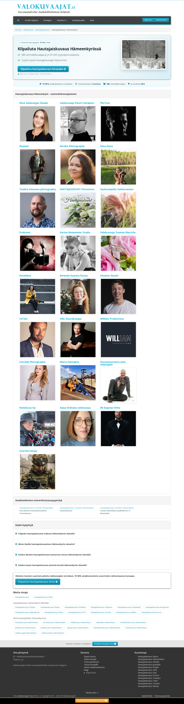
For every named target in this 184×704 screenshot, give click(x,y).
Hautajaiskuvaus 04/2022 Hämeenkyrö (117, 508)
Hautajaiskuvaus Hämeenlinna (151, 659)
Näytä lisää (91, 672)
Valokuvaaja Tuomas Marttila (118, 232)
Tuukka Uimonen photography (37, 189)
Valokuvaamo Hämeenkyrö (53, 633)
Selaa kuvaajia (90, 659)
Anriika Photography (72, 146)
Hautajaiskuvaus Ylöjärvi (25, 607)
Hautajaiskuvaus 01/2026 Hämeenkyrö (36, 508)
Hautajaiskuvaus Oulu (147, 672)
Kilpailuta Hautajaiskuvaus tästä (36, 581)
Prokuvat (24, 232)
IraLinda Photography (32, 361)
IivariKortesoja (28, 450)
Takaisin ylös (91, 692)
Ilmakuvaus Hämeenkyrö (25, 627)
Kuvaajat (48, 20)
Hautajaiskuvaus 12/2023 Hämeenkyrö (76, 508)
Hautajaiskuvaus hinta (43, 597)
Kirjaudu (148, 20)
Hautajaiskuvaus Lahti (147, 670)
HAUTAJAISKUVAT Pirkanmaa (77, 189)
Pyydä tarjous (31, 20)
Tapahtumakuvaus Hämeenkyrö (107, 627)
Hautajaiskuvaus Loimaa (101, 612)
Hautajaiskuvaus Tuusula (148, 683)
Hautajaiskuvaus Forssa (151, 612)
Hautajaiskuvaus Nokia (50, 607)
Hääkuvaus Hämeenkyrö (81, 622)
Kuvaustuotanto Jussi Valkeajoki (113, 363)
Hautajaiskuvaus (42, 29)
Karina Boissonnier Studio (75, 232)
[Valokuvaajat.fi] (50, 9)
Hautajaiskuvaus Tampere (101, 607)
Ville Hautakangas (70, 318)
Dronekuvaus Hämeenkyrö (54, 622)
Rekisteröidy (161, 20)
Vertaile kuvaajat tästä (104, 644)
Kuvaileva (25, 275)
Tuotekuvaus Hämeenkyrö (136, 627)
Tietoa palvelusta (91, 662)
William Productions (112, 318)
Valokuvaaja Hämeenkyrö (26, 633)
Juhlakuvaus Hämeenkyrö (51, 627)
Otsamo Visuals (109, 275)
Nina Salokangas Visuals (33, 103)
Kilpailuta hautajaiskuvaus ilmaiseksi (42, 69)
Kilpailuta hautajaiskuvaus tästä (91, 700)
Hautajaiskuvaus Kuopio (148, 667)
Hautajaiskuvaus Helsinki (148, 662)
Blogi (86, 670)
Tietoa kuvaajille (91, 664)
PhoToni (105, 103)
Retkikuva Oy (27, 407)
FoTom (23, 318)
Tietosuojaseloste (162, 696)
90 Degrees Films (110, 407)
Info (92, 20)
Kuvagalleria (78, 20)
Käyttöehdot (147, 696)
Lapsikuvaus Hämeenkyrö (77, 627)
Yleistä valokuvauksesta (94, 667)
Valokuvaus (28, 29)
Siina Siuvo (106, 146)
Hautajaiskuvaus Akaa (54, 612)
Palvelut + (62, 20)
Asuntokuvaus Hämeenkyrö (26, 622)
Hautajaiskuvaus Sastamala (128, 607)
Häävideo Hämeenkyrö (105, 622)
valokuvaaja (23, 696)
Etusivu (18, 29)
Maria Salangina (69, 361)
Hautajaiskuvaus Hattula (126, 612)
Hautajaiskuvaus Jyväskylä (149, 664)
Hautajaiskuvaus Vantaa (148, 686)
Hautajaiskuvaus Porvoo (148, 675)
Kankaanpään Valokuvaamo (116, 189)
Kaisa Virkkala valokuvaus (75, 407)
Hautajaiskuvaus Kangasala (157, 607)
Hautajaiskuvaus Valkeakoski (27, 612)
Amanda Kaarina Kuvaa (74, 275)
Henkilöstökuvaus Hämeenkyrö (133, 622)
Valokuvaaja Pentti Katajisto (77, 103)
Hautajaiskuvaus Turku (148, 680)
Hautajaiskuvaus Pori (77, 612)
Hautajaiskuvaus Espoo (148, 656)
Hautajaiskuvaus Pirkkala (75, 607)
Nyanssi (24, 146)
